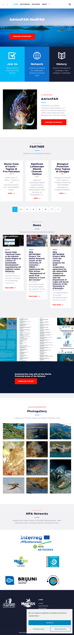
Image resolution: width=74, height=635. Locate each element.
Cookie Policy (34, 616)
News (7, 250)
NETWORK (42, 608)
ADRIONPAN (43, 606)
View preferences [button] (60, 629)
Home (40, 603)
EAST (37, 176)
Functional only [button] (38, 629)
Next (58, 209)
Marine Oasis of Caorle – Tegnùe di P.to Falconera (11, 168)
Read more (9, 288)
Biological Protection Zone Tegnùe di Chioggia (62, 168)
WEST (11, 174)
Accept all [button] (49, 622)
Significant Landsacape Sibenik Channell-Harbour (37, 169)
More (10, 193)
